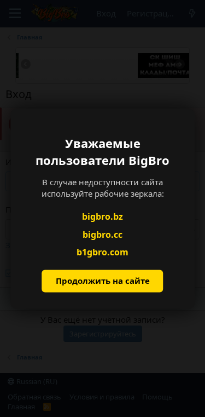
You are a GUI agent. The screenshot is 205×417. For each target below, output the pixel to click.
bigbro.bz (102, 217)
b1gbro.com (102, 253)
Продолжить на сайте (103, 280)
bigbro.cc (102, 235)
